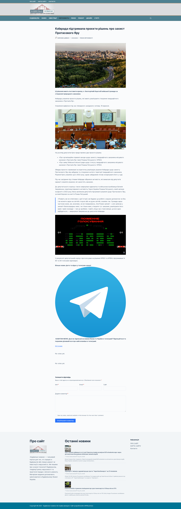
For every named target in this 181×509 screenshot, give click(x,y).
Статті (96, 18)
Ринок (73, 18)
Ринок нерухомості (86, 38)
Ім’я (57, 385)
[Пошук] (150, 18)
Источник (58, 346)
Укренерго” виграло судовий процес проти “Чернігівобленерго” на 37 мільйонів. (91, 471)
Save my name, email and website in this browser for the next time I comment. (81, 415)
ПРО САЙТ (33, 1)
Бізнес (44, 18)
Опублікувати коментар (65, 420)
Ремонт (81, 18)
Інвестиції (53, 18)
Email (81, 385)
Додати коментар (61, 394)
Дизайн (89, 18)
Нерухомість (64, 18)
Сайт (105, 385)
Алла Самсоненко (71, 456)
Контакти (52, 1)
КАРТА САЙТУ (42, 1)
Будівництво (34, 18)
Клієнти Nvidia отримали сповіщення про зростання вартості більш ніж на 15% (90, 488)
